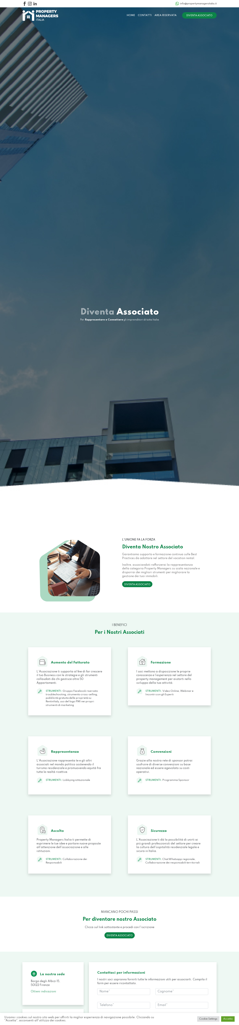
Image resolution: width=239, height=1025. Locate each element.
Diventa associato (199, 15)
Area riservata (165, 15)
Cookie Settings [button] (208, 1019)
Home (131, 15)
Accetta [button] (228, 1019)
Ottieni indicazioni (43, 991)
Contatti (145, 15)
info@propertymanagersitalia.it (198, 3)
